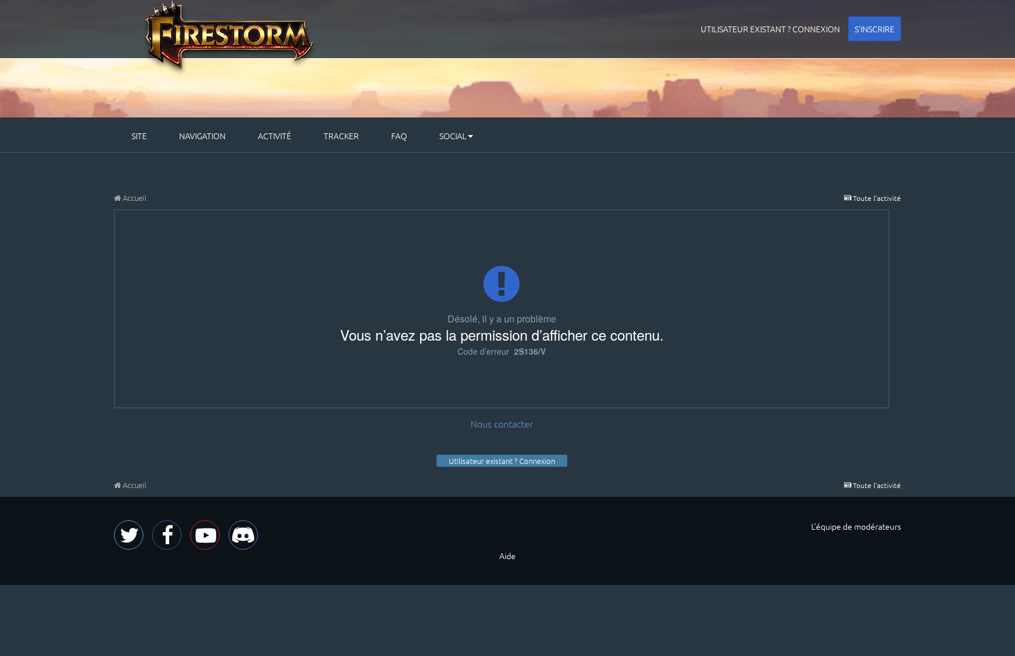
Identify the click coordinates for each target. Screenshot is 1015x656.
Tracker (341, 136)
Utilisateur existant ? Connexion (770, 29)
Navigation (202, 136)
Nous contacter (501, 423)
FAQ (399, 136)
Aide (507, 555)
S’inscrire (875, 29)
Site (139, 136)
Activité (274, 136)
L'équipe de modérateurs (856, 526)
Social (453, 136)
